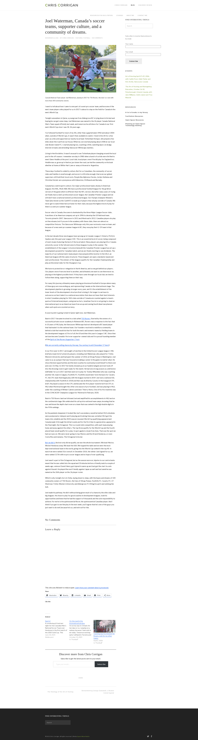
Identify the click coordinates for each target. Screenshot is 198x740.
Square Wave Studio (83, 736)
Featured (79, 38)
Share (80, 678)
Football (86, 38)
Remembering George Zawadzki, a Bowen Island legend (98, 692)
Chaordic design (145, 5)
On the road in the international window (77, 622)
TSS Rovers (85, 318)
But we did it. (50, 443)
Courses (119, 15)
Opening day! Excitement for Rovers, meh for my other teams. (104, 636)
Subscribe (101, 664)
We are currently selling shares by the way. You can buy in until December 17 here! (77, 345)
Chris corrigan (121, 5)
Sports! (48, 621)
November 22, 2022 (51, 38)
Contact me (142, 15)
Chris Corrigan (68, 38)
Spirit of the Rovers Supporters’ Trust (64, 339)
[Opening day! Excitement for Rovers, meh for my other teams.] (104, 626)
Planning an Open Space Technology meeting (135, 124)
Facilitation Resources (134, 116)
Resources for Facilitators (101, 15)
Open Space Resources (134, 120)
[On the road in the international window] (81, 630)
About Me (130, 15)
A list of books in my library (136, 112)
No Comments (97, 38)
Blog (133, 5)
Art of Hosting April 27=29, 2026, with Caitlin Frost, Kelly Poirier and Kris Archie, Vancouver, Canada (137, 79)
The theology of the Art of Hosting (60, 692)
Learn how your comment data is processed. (92, 588)
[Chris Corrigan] (67, 5)
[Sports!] (57, 629)
